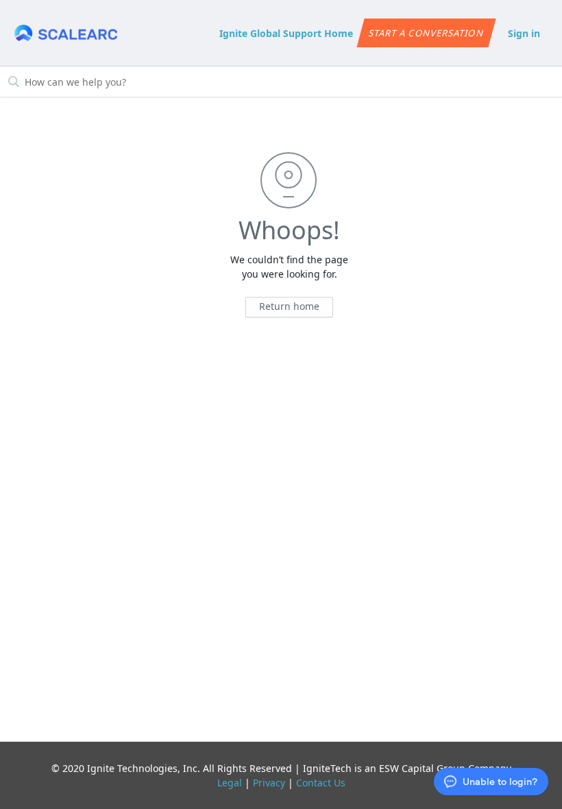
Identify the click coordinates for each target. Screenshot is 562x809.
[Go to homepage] (65, 33)
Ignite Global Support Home (286, 33)
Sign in (524, 33)
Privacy (269, 782)
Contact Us (320, 782)
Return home (289, 306)
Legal (229, 782)
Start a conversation (426, 33)
